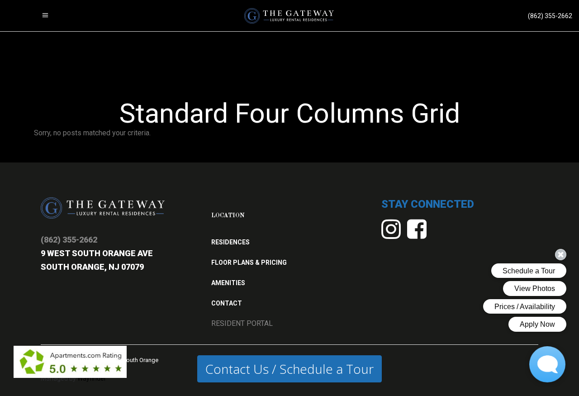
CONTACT (226, 303)
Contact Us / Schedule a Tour (289, 368)
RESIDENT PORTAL (242, 323)
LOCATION (228, 215)
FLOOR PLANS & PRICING (249, 262)
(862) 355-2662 (69, 239)
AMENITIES (228, 282)
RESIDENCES (230, 242)
